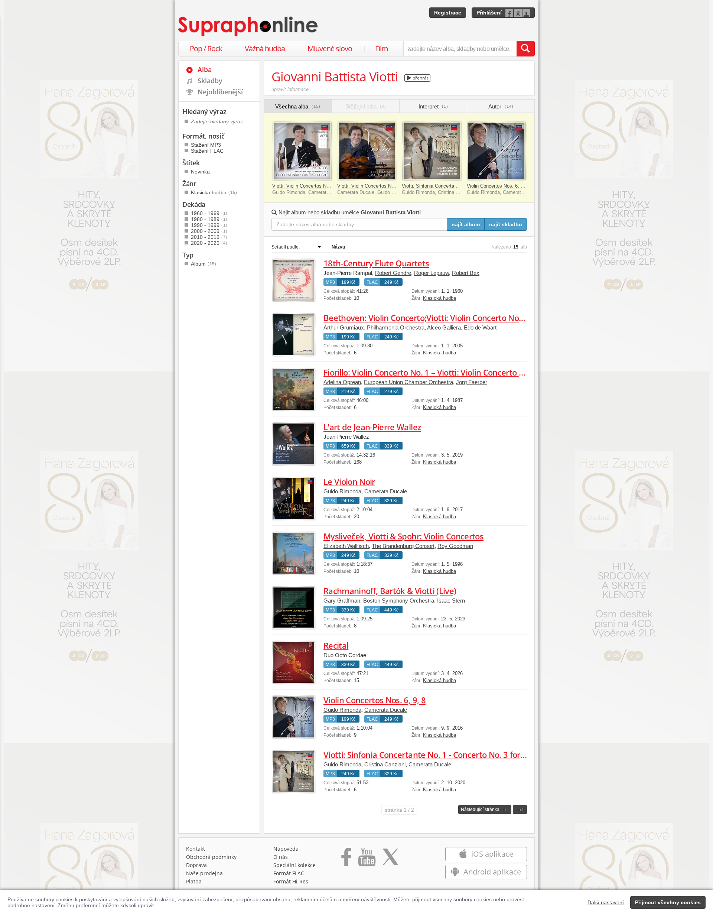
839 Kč (391, 446)
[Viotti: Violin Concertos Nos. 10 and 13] (367, 151)
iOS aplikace (491, 854)
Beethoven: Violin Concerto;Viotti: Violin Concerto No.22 (426, 317)
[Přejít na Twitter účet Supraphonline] (390, 859)
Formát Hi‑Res (290, 881)
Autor (501, 106)
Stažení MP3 (206, 145)
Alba (205, 69)
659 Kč (348, 446)
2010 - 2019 (209, 237)
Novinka (200, 172)
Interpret (433, 106)
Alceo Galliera (444, 327)
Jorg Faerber (471, 382)
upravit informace (290, 89)
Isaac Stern (451, 600)
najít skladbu (505, 224)
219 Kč (348, 391)
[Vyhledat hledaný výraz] (525, 48)
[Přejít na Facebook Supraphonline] (346, 859)
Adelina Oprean (342, 382)
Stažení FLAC (207, 151)
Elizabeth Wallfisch (346, 546)
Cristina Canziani (385, 764)
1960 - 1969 (209, 213)
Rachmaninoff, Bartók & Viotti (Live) (389, 590)
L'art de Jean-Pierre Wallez (372, 426)
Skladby (210, 80)
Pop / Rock (206, 48)
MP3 (330, 282)
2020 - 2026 (209, 243)
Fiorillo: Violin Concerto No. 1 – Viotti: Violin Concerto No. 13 (433, 372)
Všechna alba (297, 106)
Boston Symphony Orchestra (398, 600)
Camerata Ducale (385, 491)
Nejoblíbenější (220, 91)
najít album (466, 224)
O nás (280, 856)
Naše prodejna (204, 873)
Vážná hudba (265, 48)
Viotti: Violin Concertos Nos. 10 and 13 (379, 186)
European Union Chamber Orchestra (408, 382)
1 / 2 (399, 810)
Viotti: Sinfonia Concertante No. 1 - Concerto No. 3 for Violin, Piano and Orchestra (473, 754)
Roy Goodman (455, 546)
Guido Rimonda (342, 491)
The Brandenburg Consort (403, 546)
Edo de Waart (480, 327)
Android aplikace (491, 872)
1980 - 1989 (209, 219)
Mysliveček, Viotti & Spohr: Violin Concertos (403, 536)
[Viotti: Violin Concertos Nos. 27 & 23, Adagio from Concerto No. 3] (302, 151)
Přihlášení (489, 13)
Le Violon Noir (349, 481)
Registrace (447, 13)
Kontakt (195, 848)
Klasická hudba (439, 298)
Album (203, 264)
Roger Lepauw (431, 273)
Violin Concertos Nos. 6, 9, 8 (498, 186)
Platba (194, 881)
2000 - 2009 (209, 231)
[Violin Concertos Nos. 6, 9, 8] (496, 151)
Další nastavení (605, 902)
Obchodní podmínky (211, 856)
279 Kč (391, 391)
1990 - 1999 (209, 225)
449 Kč (391, 610)
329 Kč (391, 500)
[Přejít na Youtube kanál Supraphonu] (366, 859)
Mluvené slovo (329, 48)
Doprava (196, 865)
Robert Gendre (393, 273)
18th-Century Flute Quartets (376, 263)
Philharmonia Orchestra (395, 327)
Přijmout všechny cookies (668, 902)
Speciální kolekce (294, 865)
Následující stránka (484, 809)
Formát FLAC (288, 873)
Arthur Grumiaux (343, 327)
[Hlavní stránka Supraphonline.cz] (248, 26)
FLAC (372, 282)
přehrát (419, 78)
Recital (335, 645)
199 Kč (348, 282)
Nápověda (286, 848)
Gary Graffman (341, 600)
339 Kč (348, 610)
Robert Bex (465, 273)
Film (381, 48)
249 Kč (391, 282)
